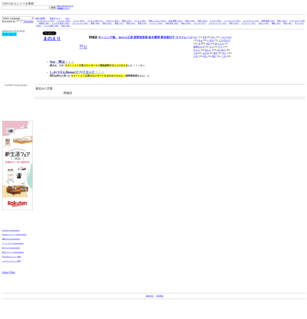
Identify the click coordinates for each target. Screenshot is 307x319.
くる (223, 56)
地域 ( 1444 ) (186, 23)
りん (211, 46)
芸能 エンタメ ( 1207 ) (157, 21)
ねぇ (195, 37)
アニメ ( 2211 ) (79, 21)
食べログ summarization (11, 248)
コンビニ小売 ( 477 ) (95, 21)
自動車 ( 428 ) (44, 23)
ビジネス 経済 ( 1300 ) (61, 23)
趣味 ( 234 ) (276, 23)
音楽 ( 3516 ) (203, 21)
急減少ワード (55, 18)
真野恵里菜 (141, 37)
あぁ (200, 40)
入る (195, 56)
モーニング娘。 (108, 37)
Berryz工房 (126, 37)
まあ (204, 37)
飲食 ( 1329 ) (190, 21)
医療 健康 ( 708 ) (268, 21)
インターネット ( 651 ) (46, 21)
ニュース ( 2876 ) (64, 21)
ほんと (207, 50)
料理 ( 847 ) (131, 23)
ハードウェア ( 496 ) (232, 21)
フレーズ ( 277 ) (199, 23)
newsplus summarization (11, 230)
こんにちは (225, 37)
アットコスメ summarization (13, 243)
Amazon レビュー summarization (14, 234)
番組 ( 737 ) (119, 23)
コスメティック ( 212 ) (218, 23)
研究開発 (159, 296)
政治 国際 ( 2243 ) (176, 21)
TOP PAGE (9, 34)
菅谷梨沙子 (168, 37)
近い (205, 56)
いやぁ (210, 40)
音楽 (85, 48)
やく (224, 53)
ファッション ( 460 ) (80, 23)
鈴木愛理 (155, 37)
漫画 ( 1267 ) (107, 23)
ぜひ (208, 43)
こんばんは (224, 40)
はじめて (221, 50)
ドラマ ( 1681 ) (216, 21)
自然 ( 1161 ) (234, 23)
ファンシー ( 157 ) (248, 23)
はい (213, 37)
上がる (205, 53)
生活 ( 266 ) (66, 26)
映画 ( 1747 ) (127, 21)
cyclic (67, 18)
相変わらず (199, 46)
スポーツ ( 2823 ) (113, 21)
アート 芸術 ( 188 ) (51, 26)
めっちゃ (219, 43)
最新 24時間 (40, 18)
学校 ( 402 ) (288, 23)
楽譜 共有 (150, 296)
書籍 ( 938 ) (95, 23)
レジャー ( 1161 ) (156, 23)
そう (220, 46)
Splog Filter (8, 272)
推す (215, 53)
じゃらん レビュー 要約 (11, 261)
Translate (28, 21)
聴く (214, 56)
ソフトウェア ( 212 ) (251, 21)
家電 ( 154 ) (142, 23)
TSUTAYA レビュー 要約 (11, 257)
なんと (196, 50)
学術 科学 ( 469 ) (172, 23)
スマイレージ (184, 37)
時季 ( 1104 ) (282, 21)
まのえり (52, 38)
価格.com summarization (11, 239)
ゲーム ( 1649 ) (140, 21)
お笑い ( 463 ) (264, 23)
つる (195, 53)
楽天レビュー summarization (13, 252)
